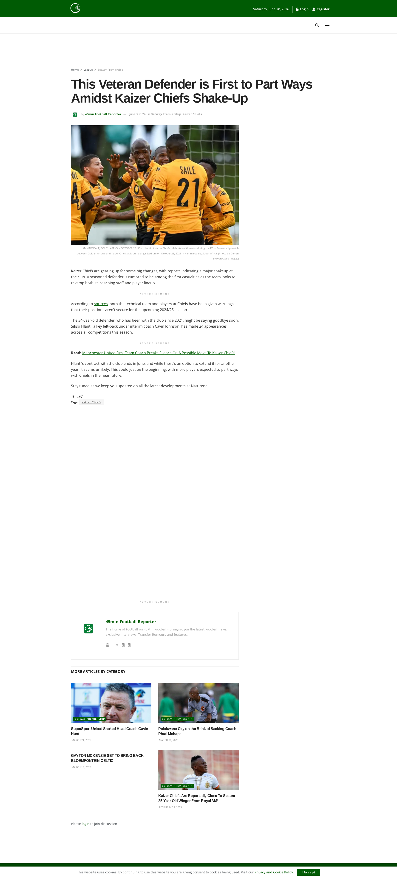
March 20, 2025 (168, 740)
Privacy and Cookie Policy (274, 872)
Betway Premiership (110, 70)
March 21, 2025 (81, 740)
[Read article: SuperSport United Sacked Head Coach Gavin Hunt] (111, 703)
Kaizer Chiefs (192, 114)
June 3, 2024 (137, 114)
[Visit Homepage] (75, 8)
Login (304, 9)
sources (101, 303)
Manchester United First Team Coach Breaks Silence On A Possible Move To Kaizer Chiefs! (158, 352)
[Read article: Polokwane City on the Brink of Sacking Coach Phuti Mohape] (198, 703)
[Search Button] (317, 25)
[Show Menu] (327, 25)
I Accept (308, 872)
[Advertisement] (198, 51)
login (85, 824)
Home (75, 70)
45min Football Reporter (103, 114)
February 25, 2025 (170, 807)
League (88, 70)
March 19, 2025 (81, 767)
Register (322, 9)
